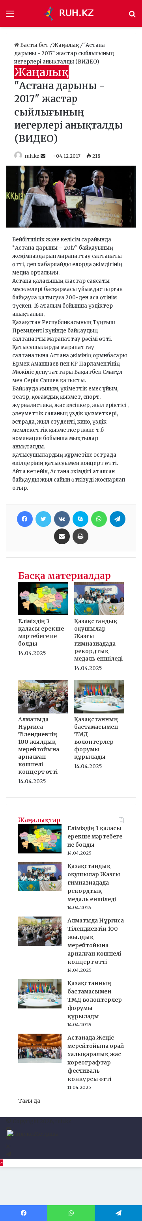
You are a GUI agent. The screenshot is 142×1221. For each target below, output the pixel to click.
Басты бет (34, 45)
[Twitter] (43, 519)
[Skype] (80, 519)
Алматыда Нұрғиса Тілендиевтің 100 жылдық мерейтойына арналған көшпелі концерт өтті (38, 745)
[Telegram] (117, 519)
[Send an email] (44, 156)
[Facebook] (25, 519)
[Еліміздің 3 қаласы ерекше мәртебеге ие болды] (43, 613)
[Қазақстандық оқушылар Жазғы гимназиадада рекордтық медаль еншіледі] (99, 613)
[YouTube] (8, 1138)
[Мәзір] (10, 16)
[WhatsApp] (99, 519)
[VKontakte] (62, 519)
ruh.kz (31, 156)
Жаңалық (66, 45)
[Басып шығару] (80, 536)
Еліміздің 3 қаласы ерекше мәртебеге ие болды (41, 632)
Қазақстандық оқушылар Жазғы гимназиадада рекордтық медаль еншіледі (98, 640)
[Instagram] (8, 1146)
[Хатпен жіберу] (62, 536)
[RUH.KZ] (71, 13)
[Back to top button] (1, 1162)
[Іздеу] (132, 16)
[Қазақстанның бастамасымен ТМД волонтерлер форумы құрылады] (99, 711)
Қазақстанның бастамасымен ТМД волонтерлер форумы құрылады (96, 738)
